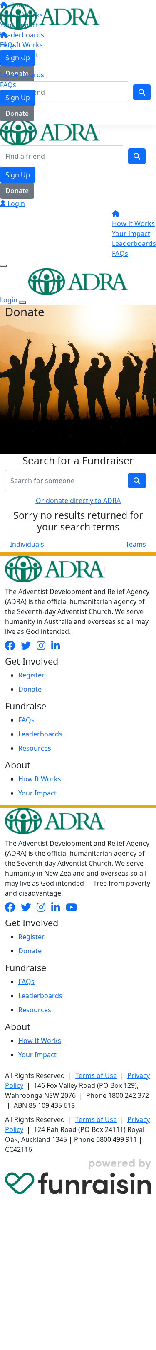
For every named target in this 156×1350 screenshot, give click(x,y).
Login (15, 203)
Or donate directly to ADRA (78, 500)
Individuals (27, 544)
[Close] (22, 302)
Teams (136, 544)
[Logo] (50, 15)
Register (31, 675)
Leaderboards (22, 74)
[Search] (137, 156)
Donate (17, 113)
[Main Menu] (3, 266)
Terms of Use (96, 1075)
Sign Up (17, 97)
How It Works (21, 44)
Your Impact (19, 54)
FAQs (8, 84)
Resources (16, 64)
